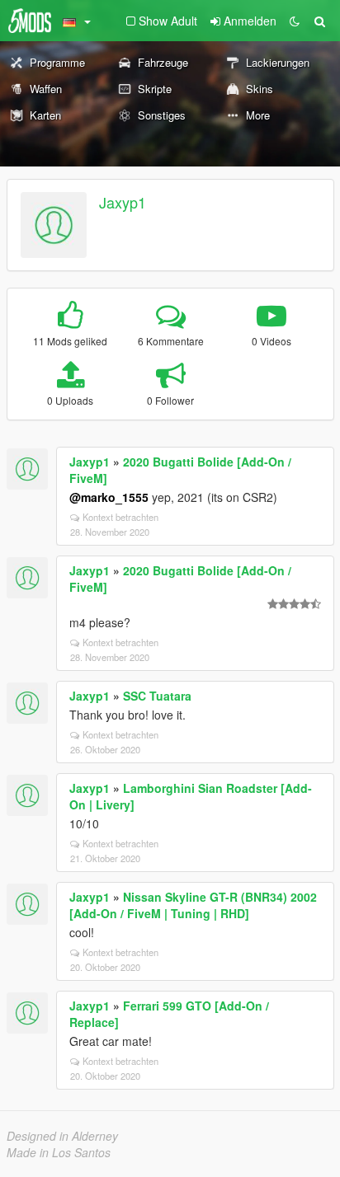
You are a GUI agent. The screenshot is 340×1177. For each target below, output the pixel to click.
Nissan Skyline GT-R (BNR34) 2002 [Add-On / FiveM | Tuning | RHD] (193, 905)
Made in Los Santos (59, 1152)
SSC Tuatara (157, 695)
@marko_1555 (109, 497)
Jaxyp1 (122, 202)
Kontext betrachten (120, 516)
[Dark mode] (294, 20)
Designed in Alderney (62, 1136)
